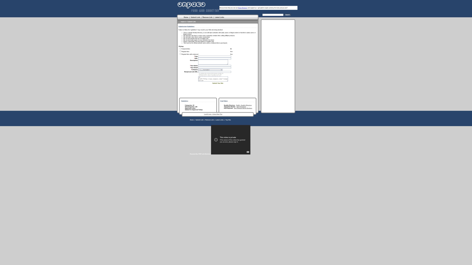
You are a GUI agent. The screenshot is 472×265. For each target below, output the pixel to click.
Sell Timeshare (241, 106)
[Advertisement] (278, 61)
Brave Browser (242, 8)
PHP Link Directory (205, 154)
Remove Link (207, 17)
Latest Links (219, 17)
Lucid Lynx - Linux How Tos (213, 114)
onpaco (183, 22)
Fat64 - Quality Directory (244, 105)
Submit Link (195, 17)
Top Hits (228, 120)
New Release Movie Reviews (243, 108)
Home (186, 17)
